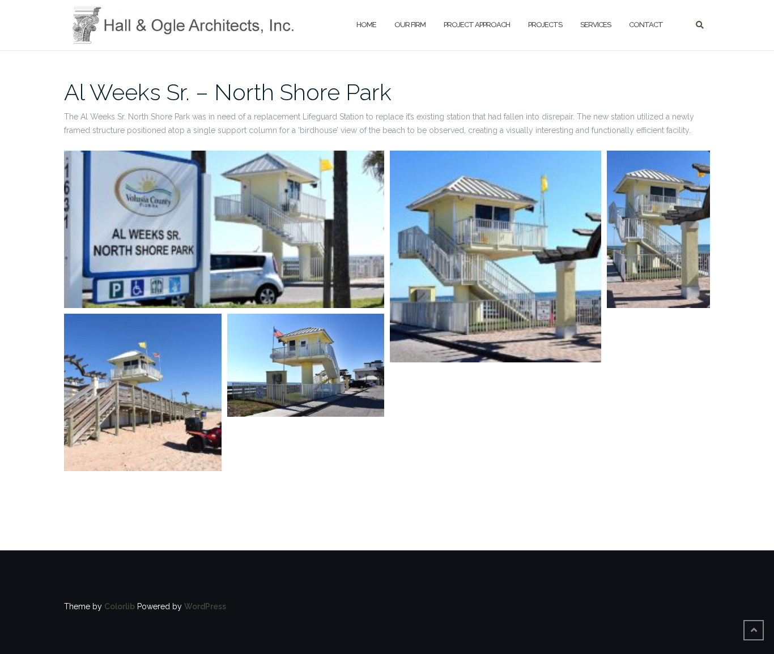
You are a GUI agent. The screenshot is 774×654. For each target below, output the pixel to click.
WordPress (205, 606)
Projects (545, 24)
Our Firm (410, 24)
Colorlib (119, 606)
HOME (366, 24)
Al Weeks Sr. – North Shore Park (228, 92)
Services (595, 24)
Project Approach (477, 24)
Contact (646, 24)
